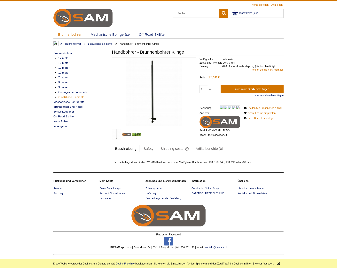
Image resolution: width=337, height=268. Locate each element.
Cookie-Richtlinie (125, 263)
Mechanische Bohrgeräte (68, 101)
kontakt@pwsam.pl (216, 247)
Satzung (58, 193)
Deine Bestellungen (110, 188)
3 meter (63, 87)
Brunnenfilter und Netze (68, 106)
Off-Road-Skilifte (63, 116)
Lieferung (150, 193)
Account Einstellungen (112, 193)
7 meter (63, 77)
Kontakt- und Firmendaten (252, 193)
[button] (262, 107)
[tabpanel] (198, 162)
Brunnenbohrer (62, 53)
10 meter (63, 72)
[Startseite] (83, 17)
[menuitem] (69, 35)
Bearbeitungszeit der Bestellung (163, 198)
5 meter (63, 82)
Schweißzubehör (63, 111)
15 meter (63, 62)
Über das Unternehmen (250, 188)
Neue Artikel (60, 121)
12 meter (63, 67)
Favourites (105, 198)
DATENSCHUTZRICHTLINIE (208, 193)
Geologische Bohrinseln (73, 92)
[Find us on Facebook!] (168, 241)
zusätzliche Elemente (71, 97)
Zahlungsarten (153, 188)
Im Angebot (60, 126)
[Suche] (223, 13)
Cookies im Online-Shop (205, 188)
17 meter (63, 57)
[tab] (126, 148)
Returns (57, 188)
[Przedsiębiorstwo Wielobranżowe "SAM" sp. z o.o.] (220, 121)
